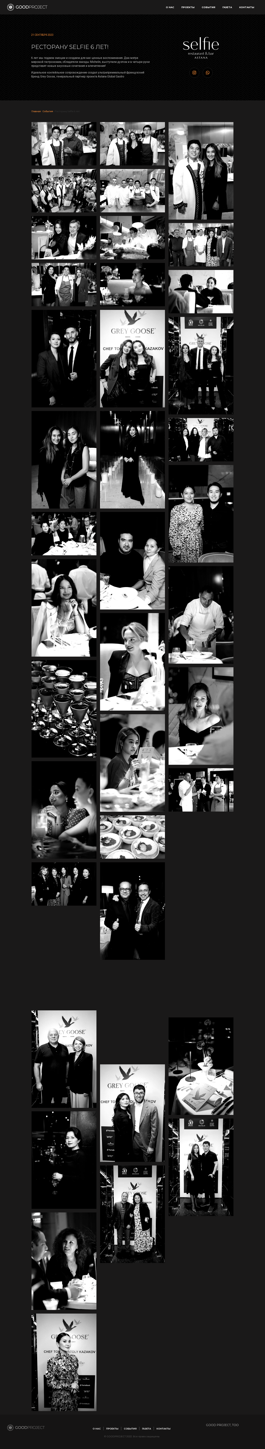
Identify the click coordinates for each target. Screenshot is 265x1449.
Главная (36, 111)
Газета (227, 7)
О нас (170, 7)
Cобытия (208, 7)
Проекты (188, 7)
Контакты (246, 7)
